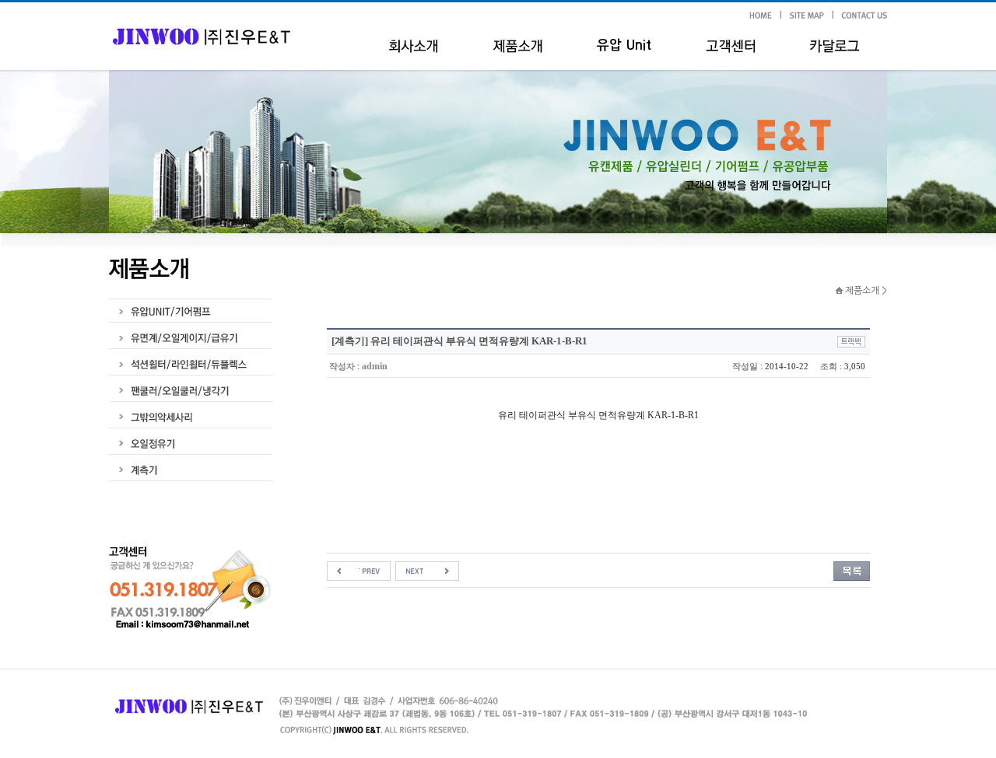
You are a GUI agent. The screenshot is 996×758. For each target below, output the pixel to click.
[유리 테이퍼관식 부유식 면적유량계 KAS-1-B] (427, 569)
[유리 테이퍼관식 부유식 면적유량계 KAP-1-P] (359, 569)
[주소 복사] (851, 340)
